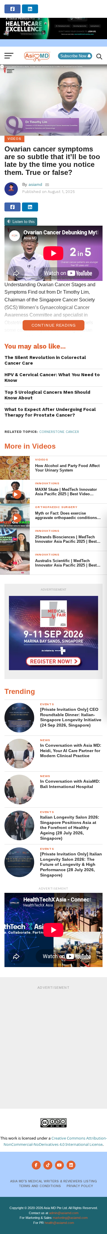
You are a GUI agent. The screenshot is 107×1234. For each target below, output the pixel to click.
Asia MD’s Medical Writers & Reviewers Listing (53, 1181)
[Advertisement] (53, 1046)
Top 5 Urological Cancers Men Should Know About (47, 395)
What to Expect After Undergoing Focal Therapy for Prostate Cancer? (50, 412)
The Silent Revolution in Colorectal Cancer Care (45, 360)
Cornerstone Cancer (59, 432)
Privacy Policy (80, 1186)
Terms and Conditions (40, 1186)
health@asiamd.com (59, 1222)
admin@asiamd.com (63, 1213)
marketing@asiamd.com (70, 1217)
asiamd (35, 184)
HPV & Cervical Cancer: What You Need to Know (52, 377)
